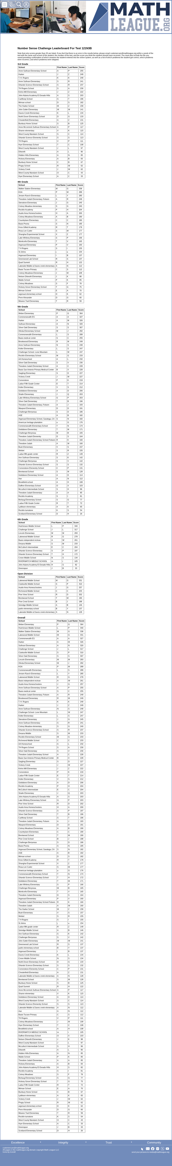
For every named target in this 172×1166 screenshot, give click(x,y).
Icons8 (13, 1152)
